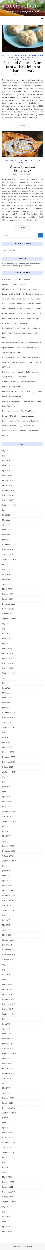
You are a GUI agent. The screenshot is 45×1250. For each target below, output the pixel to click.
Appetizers (7, 55)
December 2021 (8, 712)
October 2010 (7, 1197)
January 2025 (7, 539)
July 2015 (6, 1019)
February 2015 (8, 1039)
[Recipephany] (22, 5)
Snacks (26, 59)
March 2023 (7, 648)
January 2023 (7, 658)
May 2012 (6, 1123)
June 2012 (6, 1118)
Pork (17, 57)
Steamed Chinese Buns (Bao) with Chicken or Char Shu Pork (22, 66)
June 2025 (6, 515)
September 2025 (9, 505)
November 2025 (8, 495)
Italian (32, 161)
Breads (24, 55)
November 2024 (8, 549)
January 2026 (7, 485)
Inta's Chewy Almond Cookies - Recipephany (20, 328)
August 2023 (7, 623)
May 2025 (6, 520)
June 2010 (6, 1216)
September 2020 (9, 772)
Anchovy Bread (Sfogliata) (22, 168)
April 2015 (6, 1029)
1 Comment (28, 75)
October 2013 (7, 1078)
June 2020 (6, 787)
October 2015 (7, 1009)
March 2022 (7, 698)
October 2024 (7, 554)
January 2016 (7, 994)
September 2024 (9, 559)
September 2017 (9, 910)
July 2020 (6, 782)
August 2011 (7, 1157)
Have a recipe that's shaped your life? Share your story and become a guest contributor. (22, 265)
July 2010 (6, 1211)
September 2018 (9, 861)
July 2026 (6, 455)
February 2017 (8, 940)
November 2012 (8, 1108)
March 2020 (7, 801)
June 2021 (6, 737)
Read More (22, 125)
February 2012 (8, 1137)
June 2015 (6, 1024)
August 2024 (7, 564)
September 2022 (9, 673)
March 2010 (7, 1231)
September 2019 (9, 821)
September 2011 (9, 1152)
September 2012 (9, 1113)
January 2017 (7, 945)
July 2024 (6, 569)
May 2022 (6, 693)
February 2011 (8, 1182)
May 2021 (6, 742)
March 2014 (7, 1063)
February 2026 (8, 480)
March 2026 (7, 475)
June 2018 (6, 871)
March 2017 (7, 935)
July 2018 (6, 866)
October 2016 (7, 959)
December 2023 (8, 604)
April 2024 (6, 584)
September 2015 (9, 1014)
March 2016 (7, 984)
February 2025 (8, 535)
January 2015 (7, 1043)
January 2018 (7, 890)
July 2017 (6, 915)
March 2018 (7, 885)
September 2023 (9, 619)
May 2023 (6, 638)
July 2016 (6, 969)
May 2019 (6, 836)
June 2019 (6, 831)
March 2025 (7, 530)
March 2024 (7, 589)
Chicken (33, 55)
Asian (17, 55)
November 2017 (8, 900)
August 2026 (7, 451)
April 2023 (6, 643)
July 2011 (6, 1162)
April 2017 (6, 930)
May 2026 (6, 465)
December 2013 (8, 1073)
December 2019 (8, 811)
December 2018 (8, 851)
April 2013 (6, 1093)
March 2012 (7, 1132)
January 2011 (7, 1187)
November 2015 (8, 1004)
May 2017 (6, 925)
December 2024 (8, 544)
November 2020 (8, 762)
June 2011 (6, 1167)
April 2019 (6, 841)
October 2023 (7, 614)
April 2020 (6, 796)
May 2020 (6, 791)
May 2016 (6, 979)
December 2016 (8, 950)
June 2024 (6, 574)
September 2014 (9, 1053)
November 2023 (8, 609)
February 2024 (8, 594)
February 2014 (8, 1068)
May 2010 (6, 1221)
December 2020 (8, 757)
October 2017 (7, 905)
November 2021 (8, 717)
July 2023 (6, 628)
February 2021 (8, 752)
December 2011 (8, 1142)
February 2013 (8, 1098)
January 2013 (7, 1103)
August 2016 (7, 964)
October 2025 (7, 500)
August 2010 (7, 1207)
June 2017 (6, 920)
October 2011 (7, 1147)
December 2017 (8, 895)
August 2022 (7, 678)
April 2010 (6, 1226)
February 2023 (8, 653)
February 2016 (8, 989)
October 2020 (7, 767)
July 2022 (6, 683)
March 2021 (7, 747)
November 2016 (8, 955)
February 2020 (8, 806)
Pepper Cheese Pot (23, 279)
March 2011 (7, 1177)
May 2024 (6, 579)
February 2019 (8, 846)
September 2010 (9, 1202)
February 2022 (8, 703)
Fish (26, 161)
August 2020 (7, 777)
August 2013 (7, 1083)
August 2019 (7, 826)
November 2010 (8, 1192)
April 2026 (6, 470)
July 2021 (6, 732)
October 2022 (7, 668)
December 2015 (8, 999)
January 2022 (7, 707)
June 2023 (6, 633)
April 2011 (6, 1172)
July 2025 (6, 510)
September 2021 (9, 727)
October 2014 (7, 1048)
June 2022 (6, 688)
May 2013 (6, 1088)
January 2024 (7, 599)
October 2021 (7, 722)
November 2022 (8, 663)
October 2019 (7, 816)
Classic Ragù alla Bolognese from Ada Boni (22, 299)
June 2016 (6, 974)
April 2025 (6, 525)
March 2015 (7, 1034)
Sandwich (25, 57)
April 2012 (6, 1127)
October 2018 (7, 856)
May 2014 (6, 1058)
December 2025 (8, 490)
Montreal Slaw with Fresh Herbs (29, 308)
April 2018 (6, 880)
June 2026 (6, 460)
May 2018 (6, 875)
